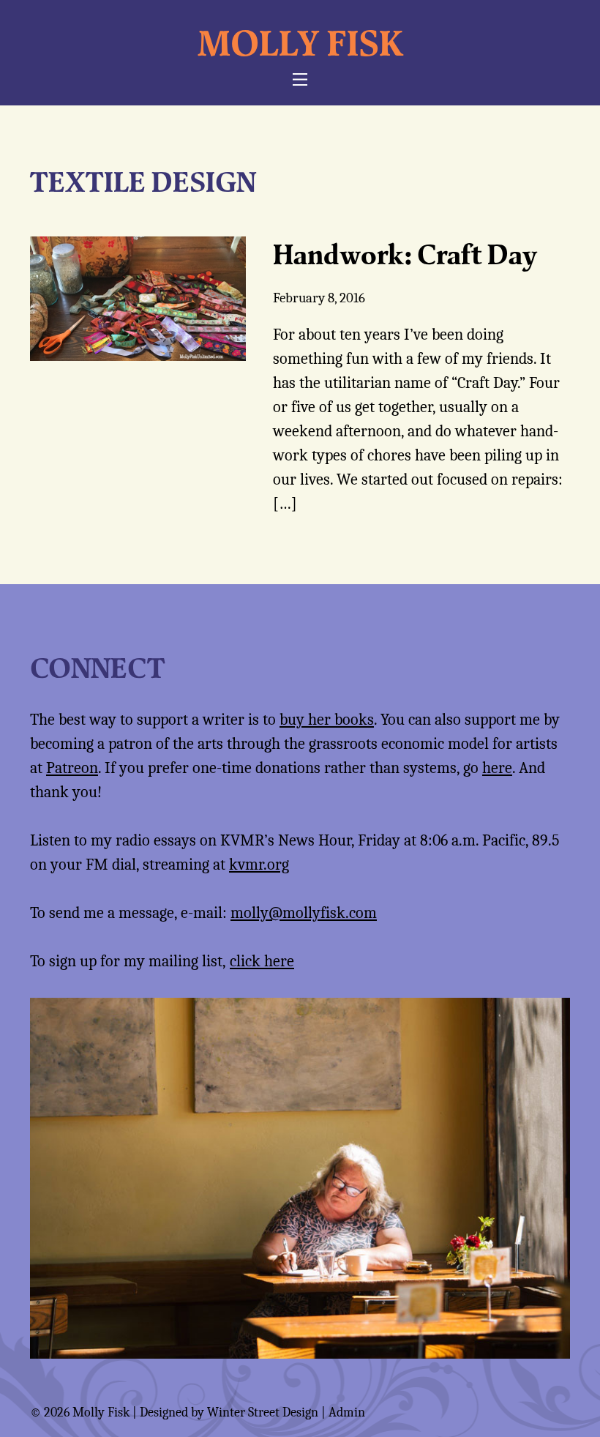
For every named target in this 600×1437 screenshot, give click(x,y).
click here (262, 961)
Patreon (72, 767)
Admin (347, 1412)
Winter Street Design (262, 1412)
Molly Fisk (300, 42)
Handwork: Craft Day (405, 254)
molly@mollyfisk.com (303, 912)
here (497, 767)
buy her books (327, 719)
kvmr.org (259, 864)
